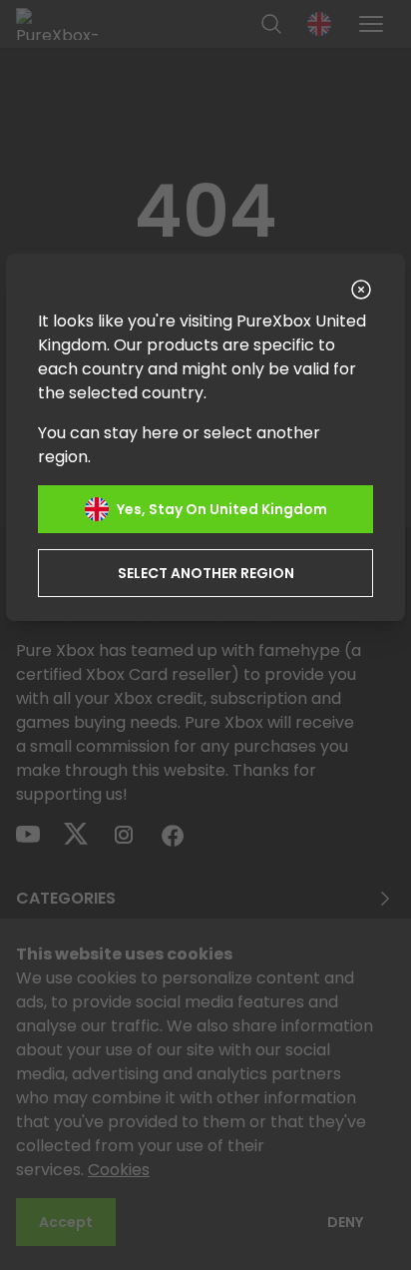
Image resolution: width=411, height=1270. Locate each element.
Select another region (206, 573)
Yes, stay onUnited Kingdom (222, 509)
